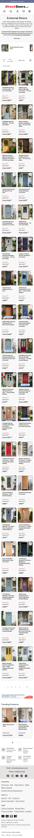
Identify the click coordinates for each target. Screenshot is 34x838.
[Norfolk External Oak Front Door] (25, 482)
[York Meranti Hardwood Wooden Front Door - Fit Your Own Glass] (8, 244)
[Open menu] (4, 11)
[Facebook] (8, 775)
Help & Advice (19, 785)
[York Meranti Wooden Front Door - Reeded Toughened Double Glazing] (8, 584)
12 (27, 687)
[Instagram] (12, 775)
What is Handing (6, 788)
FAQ (9, 798)
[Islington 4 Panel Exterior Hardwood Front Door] (25, 244)
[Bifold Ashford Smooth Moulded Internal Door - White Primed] (25, 715)
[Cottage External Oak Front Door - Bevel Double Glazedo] (8, 618)
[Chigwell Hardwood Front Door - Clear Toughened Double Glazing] (8, 449)
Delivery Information (7, 801)
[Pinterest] (21, 775)
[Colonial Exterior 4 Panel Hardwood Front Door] (25, 179)
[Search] (10, 11)
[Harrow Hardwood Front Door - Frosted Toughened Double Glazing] (25, 515)
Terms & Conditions (7, 808)
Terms (3, 835)
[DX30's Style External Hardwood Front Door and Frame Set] (8, 312)
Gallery (27, 785)
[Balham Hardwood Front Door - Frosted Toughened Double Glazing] (25, 449)
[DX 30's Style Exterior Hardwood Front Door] (8, 179)
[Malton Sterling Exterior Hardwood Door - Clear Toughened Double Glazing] (8, 653)
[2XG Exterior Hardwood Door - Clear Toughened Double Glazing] (25, 584)
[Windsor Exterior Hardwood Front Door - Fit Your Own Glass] (25, 145)
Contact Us (15, 798)
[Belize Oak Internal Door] (9, 715)
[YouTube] (17, 775)
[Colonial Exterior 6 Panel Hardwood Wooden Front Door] (8, 211)
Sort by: (8, 60)
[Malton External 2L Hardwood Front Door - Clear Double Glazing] (8, 379)
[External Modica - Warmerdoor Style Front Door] (8, 549)
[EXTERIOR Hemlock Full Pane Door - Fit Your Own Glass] (8, 78)
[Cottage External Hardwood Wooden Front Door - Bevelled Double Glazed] (8, 413)
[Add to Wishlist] (14, 72)
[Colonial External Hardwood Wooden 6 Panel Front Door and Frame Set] (8, 345)
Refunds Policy (20, 808)
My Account (5, 785)
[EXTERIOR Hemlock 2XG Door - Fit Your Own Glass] (8, 111)
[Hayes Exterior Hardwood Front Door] (8, 278)
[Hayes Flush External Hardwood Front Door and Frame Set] (25, 413)
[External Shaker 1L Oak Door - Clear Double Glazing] (8, 482)
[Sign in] (17, 11)
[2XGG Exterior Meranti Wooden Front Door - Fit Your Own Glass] (25, 78)
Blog (11, 785)
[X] (26, 775)
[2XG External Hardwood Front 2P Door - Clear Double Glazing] (25, 278)
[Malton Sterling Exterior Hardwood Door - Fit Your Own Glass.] (25, 111)
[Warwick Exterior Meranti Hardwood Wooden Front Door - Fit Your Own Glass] (8, 145)
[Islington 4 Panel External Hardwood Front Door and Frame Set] (25, 379)
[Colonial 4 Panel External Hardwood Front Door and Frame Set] (25, 312)
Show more (17, 38)
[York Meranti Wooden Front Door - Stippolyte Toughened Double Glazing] (25, 549)
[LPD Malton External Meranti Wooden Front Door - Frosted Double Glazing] (25, 345)
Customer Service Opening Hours (11, 791)
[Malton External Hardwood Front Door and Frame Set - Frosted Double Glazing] (25, 618)
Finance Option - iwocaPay (22, 811)
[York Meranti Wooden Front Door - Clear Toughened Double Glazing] (8, 515)
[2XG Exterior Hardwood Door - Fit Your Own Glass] (25, 211)
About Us (4, 798)
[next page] (30, 687)
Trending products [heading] (10, 704)
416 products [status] (6, 66)
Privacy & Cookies (7, 811)
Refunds (8, 835)
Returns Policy (20, 801)
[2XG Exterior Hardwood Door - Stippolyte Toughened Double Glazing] (25, 653)
